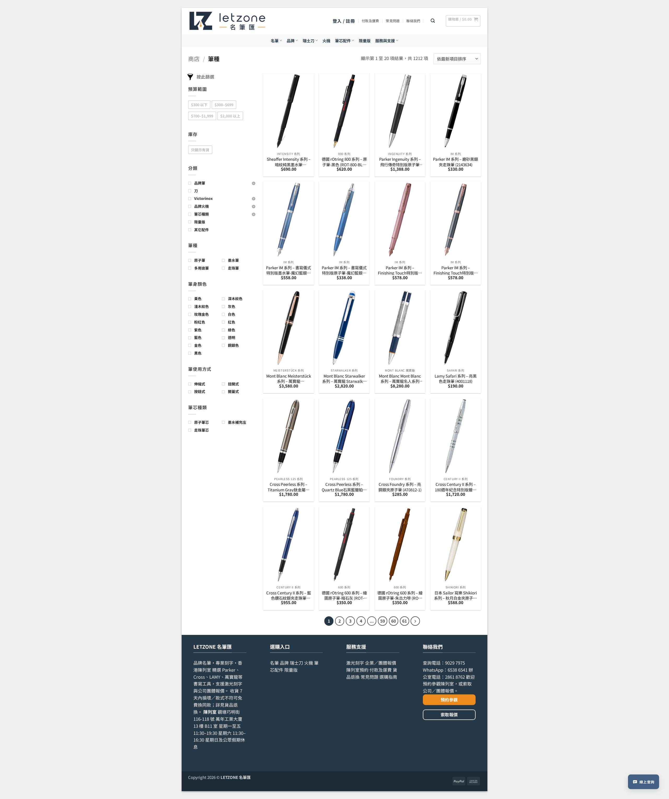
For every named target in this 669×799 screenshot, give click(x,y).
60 (393, 621)
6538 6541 (458, 670)
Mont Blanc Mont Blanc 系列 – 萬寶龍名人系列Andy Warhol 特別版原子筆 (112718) (400, 378)
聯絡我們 (413, 20)
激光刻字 (355, 663)
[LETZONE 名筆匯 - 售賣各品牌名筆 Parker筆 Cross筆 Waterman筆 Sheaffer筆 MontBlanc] (227, 21)
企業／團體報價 (380, 663)
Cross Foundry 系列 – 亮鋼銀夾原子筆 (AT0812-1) (400, 486)
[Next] (415, 620)
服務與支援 (385, 40)
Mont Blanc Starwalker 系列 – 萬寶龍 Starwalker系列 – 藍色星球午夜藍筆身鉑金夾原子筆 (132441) (344, 378)
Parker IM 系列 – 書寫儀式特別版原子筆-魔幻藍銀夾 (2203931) (344, 270)
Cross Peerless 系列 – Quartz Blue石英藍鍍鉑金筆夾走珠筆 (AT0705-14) (344, 486)
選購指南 (388, 677)
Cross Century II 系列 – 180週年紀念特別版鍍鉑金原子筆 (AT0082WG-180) (455, 486)
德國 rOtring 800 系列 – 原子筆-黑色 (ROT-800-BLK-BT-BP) (344, 161)
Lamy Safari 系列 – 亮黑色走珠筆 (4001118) (456, 378)
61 (404, 621)
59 (382, 621)
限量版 (365, 40)
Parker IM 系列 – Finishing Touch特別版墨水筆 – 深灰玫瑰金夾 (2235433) (456, 270)
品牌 (291, 40)
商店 (194, 59)
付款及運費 (370, 20)
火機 (326, 40)
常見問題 (393, 20)
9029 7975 (455, 663)
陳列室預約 (357, 670)
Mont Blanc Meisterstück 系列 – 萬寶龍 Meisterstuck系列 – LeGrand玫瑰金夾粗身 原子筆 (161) (288, 378)
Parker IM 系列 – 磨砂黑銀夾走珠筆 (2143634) (455, 161)
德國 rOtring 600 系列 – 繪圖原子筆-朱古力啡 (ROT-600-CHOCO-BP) (400, 595)
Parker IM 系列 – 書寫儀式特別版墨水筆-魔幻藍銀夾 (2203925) (288, 270)
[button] (344, 21)
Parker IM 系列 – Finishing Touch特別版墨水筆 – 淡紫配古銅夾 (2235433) (400, 270)
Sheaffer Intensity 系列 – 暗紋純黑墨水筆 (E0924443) (288, 161)
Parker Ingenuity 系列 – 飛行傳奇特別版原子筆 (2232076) (400, 161)
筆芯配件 (343, 40)
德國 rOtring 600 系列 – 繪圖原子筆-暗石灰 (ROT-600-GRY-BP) (344, 595)
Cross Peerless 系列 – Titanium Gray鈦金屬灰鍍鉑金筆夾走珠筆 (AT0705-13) (288, 486)
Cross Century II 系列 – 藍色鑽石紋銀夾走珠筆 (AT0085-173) (288, 595)
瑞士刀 (308, 40)
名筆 (275, 40)
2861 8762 (455, 677)
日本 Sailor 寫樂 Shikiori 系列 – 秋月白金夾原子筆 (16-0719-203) (455, 595)
